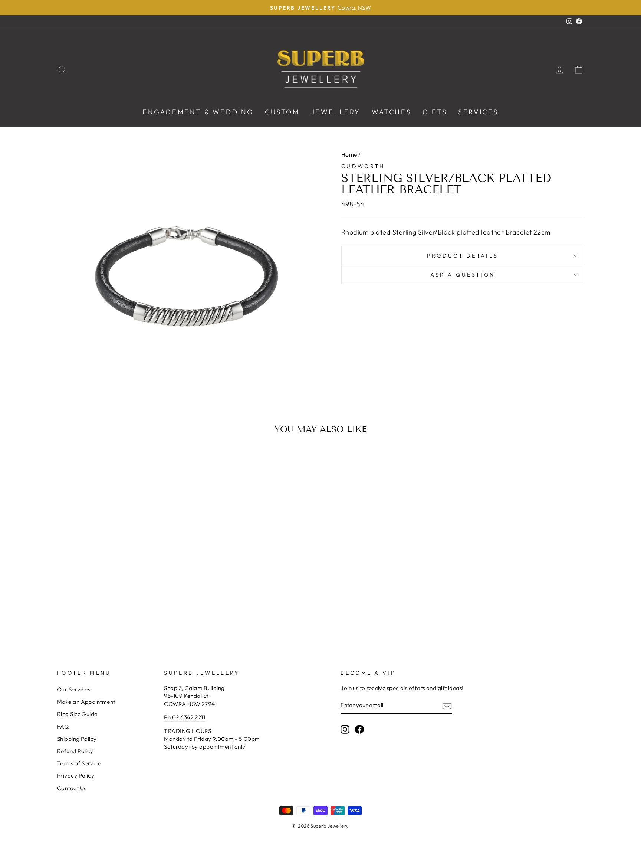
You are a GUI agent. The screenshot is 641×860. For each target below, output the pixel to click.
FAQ (63, 726)
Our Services (73, 689)
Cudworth (363, 166)
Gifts (435, 112)
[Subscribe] (447, 706)
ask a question (462, 274)
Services (478, 112)
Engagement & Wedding (198, 112)
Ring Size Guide (77, 713)
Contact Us (71, 788)
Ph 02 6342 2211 (184, 717)
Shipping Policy (77, 738)
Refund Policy (75, 751)
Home (349, 154)
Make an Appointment (86, 701)
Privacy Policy (75, 775)
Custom (282, 112)
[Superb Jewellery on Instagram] (345, 729)
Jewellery (336, 112)
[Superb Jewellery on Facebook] (359, 729)
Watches (391, 112)
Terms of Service (79, 763)
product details (463, 255)
